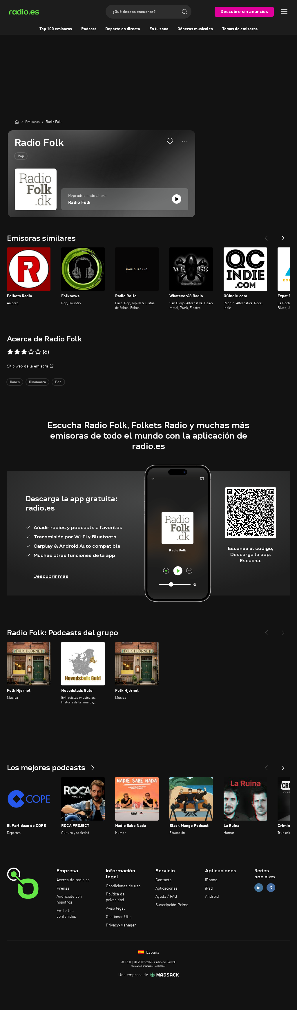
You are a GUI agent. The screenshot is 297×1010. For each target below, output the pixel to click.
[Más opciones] (185, 141)
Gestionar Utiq (119, 917)
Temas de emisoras (240, 29)
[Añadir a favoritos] (170, 141)
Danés (15, 382)
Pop (21, 156)
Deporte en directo (122, 29)
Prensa (63, 888)
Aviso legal (115, 908)
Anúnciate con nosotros (69, 899)
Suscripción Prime (171, 905)
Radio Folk (79, 202)
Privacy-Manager (121, 925)
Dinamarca (37, 382)
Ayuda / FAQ (166, 897)
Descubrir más (50, 576)
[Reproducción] (176, 199)
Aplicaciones (166, 888)
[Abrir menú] (284, 11)
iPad (209, 888)
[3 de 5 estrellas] (24, 351)
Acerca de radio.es (73, 880)
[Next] (283, 236)
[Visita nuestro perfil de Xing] (271, 887)
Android (212, 897)
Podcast (88, 29)
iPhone (211, 880)
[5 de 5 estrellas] (38, 351)
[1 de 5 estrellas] (10, 351)
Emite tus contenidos (66, 914)
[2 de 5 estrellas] (17, 351)
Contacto (163, 880)
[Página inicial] (17, 122)
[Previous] (266, 236)
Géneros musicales (195, 29)
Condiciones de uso (123, 886)
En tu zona (158, 29)
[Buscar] (184, 11)
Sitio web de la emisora (27, 366)
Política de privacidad (115, 897)
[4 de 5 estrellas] (31, 351)
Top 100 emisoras (55, 29)
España (152, 953)
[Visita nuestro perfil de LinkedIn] (258, 887)
